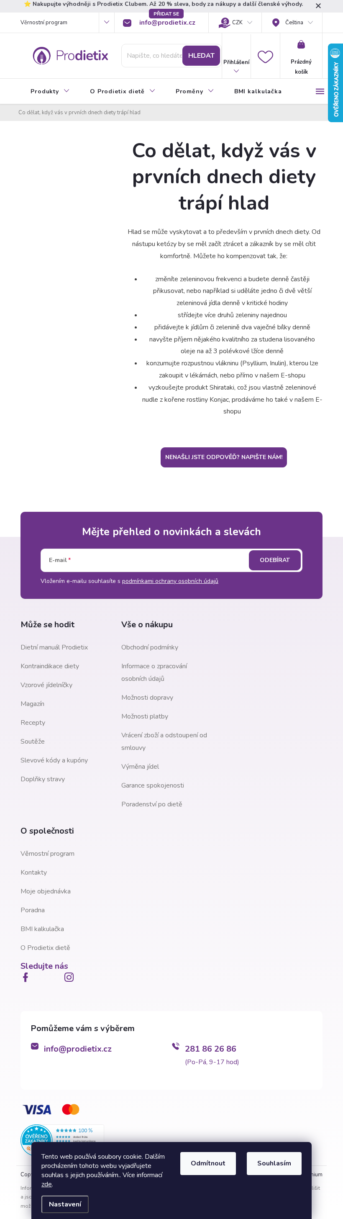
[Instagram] (70, 977)
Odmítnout (208, 1163)
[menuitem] (50, 92)
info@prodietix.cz (78, 1049)
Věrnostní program (43, 22)
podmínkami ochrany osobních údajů (170, 581)
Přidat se (166, 13)
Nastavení (65, 1204)
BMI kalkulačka (42, 929)
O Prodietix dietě (45, 947)
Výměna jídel (140, 766)
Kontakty (33, 872)
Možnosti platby (144, 716)
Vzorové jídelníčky (46, 685)
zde (46, 1184)
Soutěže (32, 741)
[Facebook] (27, 977)
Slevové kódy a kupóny (54, 760)
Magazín (32, 703)
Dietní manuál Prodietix (54, 647)
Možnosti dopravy (147, 697)
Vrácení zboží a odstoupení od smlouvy (164, 741)
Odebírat (275, 560)
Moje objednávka (45, 891)
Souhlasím (274, 1163)
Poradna (32, 910)
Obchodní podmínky (149, 647)
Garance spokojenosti (152, 785)
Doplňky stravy (42, 779)
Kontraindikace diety (49, 666)
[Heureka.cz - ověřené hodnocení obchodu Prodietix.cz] (62, 1140)
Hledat (201, 55)
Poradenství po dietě (151, 804)
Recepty (32, 722)
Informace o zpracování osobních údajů (154, 672)
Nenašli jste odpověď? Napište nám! (223, 457)
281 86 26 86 (210, 1049)
